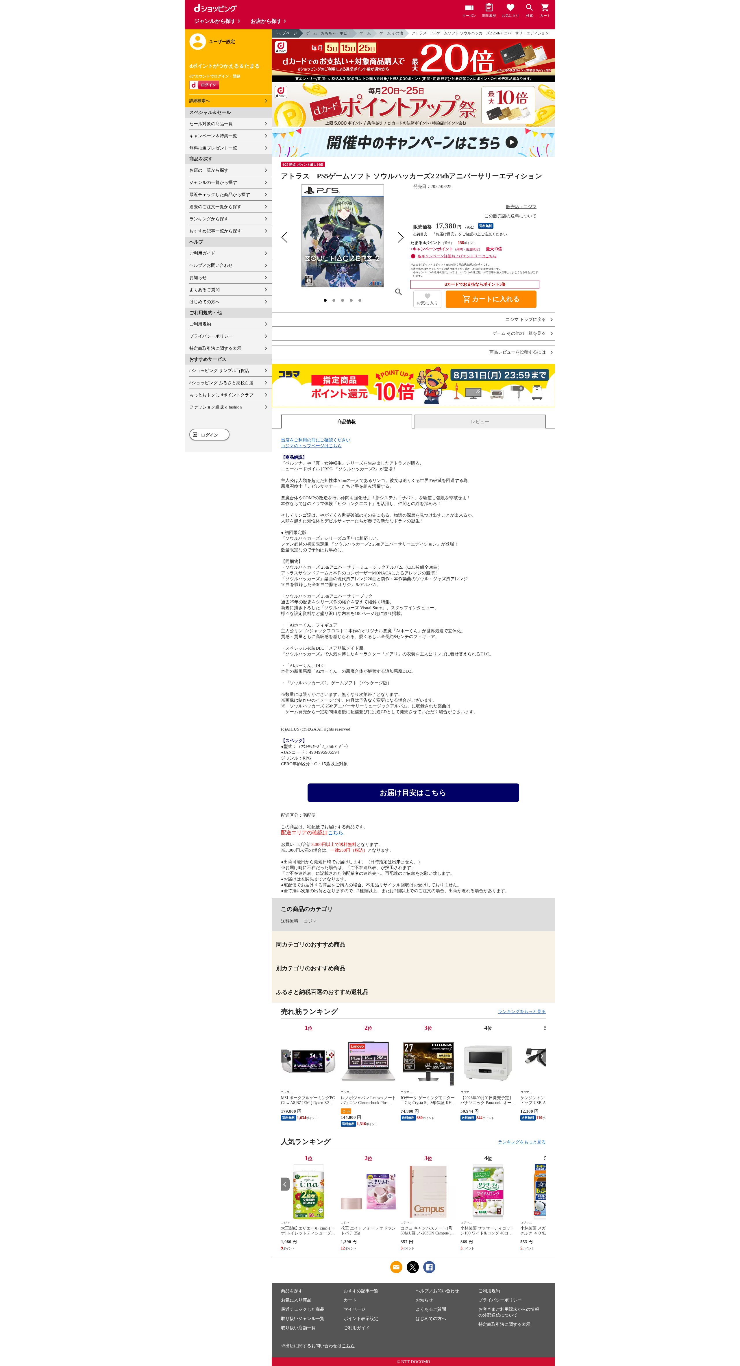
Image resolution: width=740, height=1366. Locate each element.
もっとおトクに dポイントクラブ (221, 395)
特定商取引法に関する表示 (215, 348)
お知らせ (198, 277)
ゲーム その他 (391, 33)
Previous (285, 1055)
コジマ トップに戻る (526, 319)
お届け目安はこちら (413, 792)
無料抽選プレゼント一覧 (213, 148)
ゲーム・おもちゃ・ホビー (328, 33)
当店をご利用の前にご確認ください (315, 440)
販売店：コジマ (521, 206)
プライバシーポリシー (211, 336)
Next (541, 1055)
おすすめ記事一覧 (361, 1291)
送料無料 (289, 921)
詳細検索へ (199, 101)
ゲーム (365, 33)
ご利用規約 (200, 324)
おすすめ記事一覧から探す (215, 231)
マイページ (354, 1309)
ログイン (209, 435)
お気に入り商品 (296, 1300)
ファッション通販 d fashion (215, 407)
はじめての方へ (204, 302)
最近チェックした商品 (302, 1309)
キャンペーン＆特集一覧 (213, 136)
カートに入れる (491, 299)
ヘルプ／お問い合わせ (211, 265)
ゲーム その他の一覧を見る (519, 333)
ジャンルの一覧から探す (213, 182)
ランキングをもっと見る (522, 1011)
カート (350, 1300)
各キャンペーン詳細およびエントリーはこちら (457, 256)
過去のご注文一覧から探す (215, 206)
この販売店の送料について (510, 216)
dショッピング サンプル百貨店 (219, 370)
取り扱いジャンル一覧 (302, 1318)
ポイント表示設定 (361, 1318)
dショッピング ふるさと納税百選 (221, 382)
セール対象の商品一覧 (211, 123)
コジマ (310, 921)
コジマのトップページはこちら (311, 445)
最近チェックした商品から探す (219, 194)
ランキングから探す (208, 219)
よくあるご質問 (204, 289)
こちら (335, 833)
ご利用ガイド (202, 253)
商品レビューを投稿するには (517, 352)
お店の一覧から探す (208, 170)
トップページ (286, 33)
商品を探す (292, 1291)
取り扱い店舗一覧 (298, 1328)
